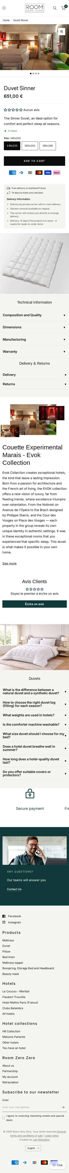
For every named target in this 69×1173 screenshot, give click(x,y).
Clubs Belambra (12, 1008)
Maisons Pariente (13, 1037)
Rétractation (10, 1082)
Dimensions (12, 327)
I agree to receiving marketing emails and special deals (35, 1117)
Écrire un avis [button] (34, 604)
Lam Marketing (41, 1139)
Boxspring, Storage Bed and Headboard (28, 968)
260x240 (30, 145)
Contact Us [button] (14, 889)
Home (6, 20)
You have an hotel (14, 1048)
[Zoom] (61, 31)
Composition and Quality (22, 315)
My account (10, 1077)
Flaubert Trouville (13, 997)
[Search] (55, 8)
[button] (13, 110)
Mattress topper (12, 962)
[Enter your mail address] (63, 1107)
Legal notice (52, 1135)
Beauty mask (10, 974)
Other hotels (10, 1042)
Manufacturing (14, 339)
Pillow (6, 951)
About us (8, 1065)
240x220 (12, 145)
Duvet (6, 946)
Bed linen (8, 957)
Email (5, 1100)
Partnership (10, 1071)
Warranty (10, 351)
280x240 (48, 145)
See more (9, 563)
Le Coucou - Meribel (15, 991)
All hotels (8, 1013)
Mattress (8, 940)
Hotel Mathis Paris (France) (20, 1002)
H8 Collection (11, 1031)
